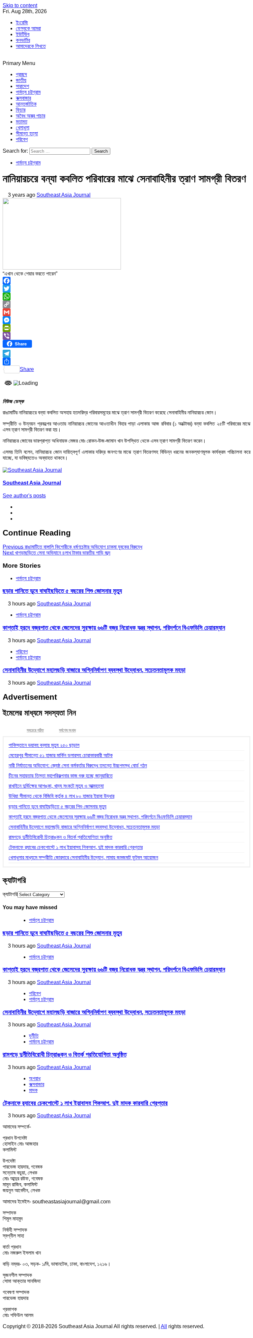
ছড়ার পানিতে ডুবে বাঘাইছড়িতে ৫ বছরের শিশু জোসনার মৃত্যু (62, 590)
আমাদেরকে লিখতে (31, 46)
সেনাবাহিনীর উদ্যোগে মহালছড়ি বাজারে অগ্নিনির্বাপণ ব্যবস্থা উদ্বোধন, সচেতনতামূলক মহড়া (94, 670)
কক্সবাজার (23, 98)
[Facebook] (126, 281)
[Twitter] (126, 289)
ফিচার (20, 110)
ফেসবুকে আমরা (28, 28)
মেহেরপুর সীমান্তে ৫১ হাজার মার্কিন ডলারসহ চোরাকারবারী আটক (61, 755)
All (164, 1326)
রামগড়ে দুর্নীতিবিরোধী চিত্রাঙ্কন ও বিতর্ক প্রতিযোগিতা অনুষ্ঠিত (60, 837)
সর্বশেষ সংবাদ (67, 730)
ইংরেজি (22, 22)
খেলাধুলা (22, 127)
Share (27, 369)
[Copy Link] (126, 304)
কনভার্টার (23, 40)
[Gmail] (126, 312)
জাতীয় (21, 80)
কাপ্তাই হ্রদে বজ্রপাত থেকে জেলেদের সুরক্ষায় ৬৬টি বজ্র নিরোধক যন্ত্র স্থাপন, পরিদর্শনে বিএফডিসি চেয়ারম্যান (114, 627)
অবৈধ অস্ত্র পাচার (30, 116)
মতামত (21, 121)
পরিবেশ (22, 139)
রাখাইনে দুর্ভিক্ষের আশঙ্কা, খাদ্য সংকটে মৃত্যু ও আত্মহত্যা (56, 786)
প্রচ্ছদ (21, 74)
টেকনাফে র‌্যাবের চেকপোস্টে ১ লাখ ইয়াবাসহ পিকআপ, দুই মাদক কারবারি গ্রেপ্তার (76, 847)
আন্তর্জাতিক (26, 104)
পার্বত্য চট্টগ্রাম (28, 92)
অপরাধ (35, 1078)
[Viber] (126, 336)
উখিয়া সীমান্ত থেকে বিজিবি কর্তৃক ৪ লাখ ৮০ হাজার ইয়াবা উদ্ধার (61, 796)
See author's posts (24, 495)
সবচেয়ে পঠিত (35, 730)
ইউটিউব (22, 34)
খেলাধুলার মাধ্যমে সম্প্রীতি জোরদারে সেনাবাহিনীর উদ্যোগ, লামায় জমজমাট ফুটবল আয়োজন (83, 857)
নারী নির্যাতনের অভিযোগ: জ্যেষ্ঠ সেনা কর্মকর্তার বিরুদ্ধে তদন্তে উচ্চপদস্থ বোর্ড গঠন (78, 765)
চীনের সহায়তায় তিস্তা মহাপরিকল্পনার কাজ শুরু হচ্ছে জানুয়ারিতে (61, 776)
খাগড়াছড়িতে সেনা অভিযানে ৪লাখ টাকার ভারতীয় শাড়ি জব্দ (56, 553)
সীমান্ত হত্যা (27, 133)
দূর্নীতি (34, 1036)
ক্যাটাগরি (10, 894)
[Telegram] (126, 354)
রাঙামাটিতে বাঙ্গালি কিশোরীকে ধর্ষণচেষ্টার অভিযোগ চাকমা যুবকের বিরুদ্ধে (72, 547)
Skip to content (20, 5)
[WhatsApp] (126, 296)
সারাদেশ (22, 86)
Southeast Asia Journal (64, 195)
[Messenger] (126, 320)
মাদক (33, 1090)
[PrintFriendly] (126, 328)
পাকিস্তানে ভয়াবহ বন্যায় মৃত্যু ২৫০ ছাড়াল (44, 745)
